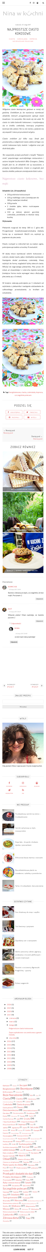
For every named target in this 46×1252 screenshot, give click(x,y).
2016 (9, 1041)
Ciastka (19, 1098)
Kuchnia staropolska (10, 1147)
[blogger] (36, 3)
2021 (9, 1008)
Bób (31, 1095)
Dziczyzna (14, 1116)
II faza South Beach (28, 1122)
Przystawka (7, 1180)
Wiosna (6, 1209)
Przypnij (15, 417)
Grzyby (27, 1118)
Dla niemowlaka (18, 1113)
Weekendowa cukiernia (11, 1203)
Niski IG (22, 1155)
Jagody (24, 1127)
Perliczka (36, 1162)
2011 (9, 1058)
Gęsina (31, 1116)
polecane (34, 1168)
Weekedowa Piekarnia (34, 1201)
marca (12, 1021)
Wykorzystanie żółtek (27, 1212)
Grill (18, 1119)
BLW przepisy (8, 1092)
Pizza (4, 1168)
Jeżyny (13, 1130)
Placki (11, 1168)
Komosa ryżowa (30, 1141)
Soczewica (16, 1185)
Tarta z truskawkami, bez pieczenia (29, 886)
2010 (9, 1062)
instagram (23, 786)
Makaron (29, 1150)
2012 (9, 1055)
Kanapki (37, 1130)
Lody (21, 1150)
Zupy (28, 1218)
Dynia (5, 1116)
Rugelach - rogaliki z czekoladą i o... (23, 530)
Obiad (6, 1158)
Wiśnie (16, 1209)
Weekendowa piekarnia (29, 1203)
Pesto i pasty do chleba (13, 1165)
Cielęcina (19, 1102)
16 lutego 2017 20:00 (21, 633)
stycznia (12, 1038)
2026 (9, 1004)
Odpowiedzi (16, 623)
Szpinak (16, 1192)
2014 (9, 1048)
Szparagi (6, 1192)
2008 (9, 1068)
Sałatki (28, 1182)
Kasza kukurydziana (9, 1138)
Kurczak (25, 1147)
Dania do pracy (23, 1104)
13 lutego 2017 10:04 (15, 589)
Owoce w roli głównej (11, 1162)
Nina (17, 628)
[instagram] (32, 3)
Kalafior (28, 1130)
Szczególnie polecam (23, 41)
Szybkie (25, 1192)
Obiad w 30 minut (23, 1159)
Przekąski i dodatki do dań (18, 1173)
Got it (30, 1249)
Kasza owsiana (35, 1138)
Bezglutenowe (15, 392)
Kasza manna (22, 1139)
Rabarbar (18, 1180)
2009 (9, 1065)
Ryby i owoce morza (11, 1182)
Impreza (33, 39)
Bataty (15, 1085)
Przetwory (30, 1177)
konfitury (6, 1144)
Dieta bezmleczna (10, 1110)
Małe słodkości (8, 1153)
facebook (9, 786)
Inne (31, 1125)
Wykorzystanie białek (10, 1212)
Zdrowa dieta (10, 1217)
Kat (10, 609)
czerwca (12, 1018)
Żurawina (6, 1221)
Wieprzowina (30, 1206)
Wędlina (5, 1206)
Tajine (26, 1195)
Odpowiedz (39, 599)
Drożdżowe (31, 1113)
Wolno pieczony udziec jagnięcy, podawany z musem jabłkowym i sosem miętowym (28, 955)
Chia (37, 1095)
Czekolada (22, 39)
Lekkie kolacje (9, 1150)
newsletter (9, 793)
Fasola (22, 1116)
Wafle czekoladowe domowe (23, 489)
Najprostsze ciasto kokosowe (21, 1028)
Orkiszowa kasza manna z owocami (29, 858)
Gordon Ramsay (8, 1119)
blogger (37, 786)
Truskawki (26, 1198)
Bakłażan (6, 1086)
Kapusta (5, 1133)
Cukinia (27, 1102)
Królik (14, 1144)
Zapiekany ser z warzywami (26, 940)
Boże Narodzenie (13, 1095)
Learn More (19, 1249)
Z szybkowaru (23, 1215)
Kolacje (18, 1141)
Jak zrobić (34, 1127)
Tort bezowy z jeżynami (24, 926)
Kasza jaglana (8, 1136)
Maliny (38, 1150)
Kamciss (12, 587)
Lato (35, 1147)
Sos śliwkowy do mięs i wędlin (27, 912)
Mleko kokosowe (23, 1153)
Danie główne (8, 1108)
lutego (12, 1025)
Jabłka (5, 1128)
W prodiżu (6, 1201)
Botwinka (19, 1092)
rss (23, 793)
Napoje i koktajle (9, 1156)
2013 (9, 1051)
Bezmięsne (26, 1088)
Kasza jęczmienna (23, 1136)
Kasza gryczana (26, 1133)
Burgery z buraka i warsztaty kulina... (23, 571)
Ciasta (12, 39)
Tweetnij (34, 412)
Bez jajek (23, 1085)
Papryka (26, 1162)
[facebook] (29, 3)
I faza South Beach (10, 1122)
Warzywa (18, 1200)
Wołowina (35, 1209)
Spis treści (26, 1185)
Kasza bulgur (15, 1133)
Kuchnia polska (25, 1144)
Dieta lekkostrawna (30, 1110)
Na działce (35, 1153)
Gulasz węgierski (22, 983)
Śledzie (34, 1192)
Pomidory (6, 1171)
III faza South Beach (9, 1125)
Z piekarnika (8, 1214)
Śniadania (15, 1194)
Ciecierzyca (32, 1099)
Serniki (5, 1185)
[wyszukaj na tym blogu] (43, 3)
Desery (20, 1107)
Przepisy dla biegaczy (12, 1177)
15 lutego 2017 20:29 (15, 611)
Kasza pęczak (8, 1141)
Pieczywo (31, 1165)
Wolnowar (25, 1209)
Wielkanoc (16, 1206)
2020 (9, 1011)
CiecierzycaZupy (8, 1102)
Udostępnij (15, 412)
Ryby (28, 1180)
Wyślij (33, 417)
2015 (9, 1045)
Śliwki (5, 1195)
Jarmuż (5, 1130)
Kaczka (20, 1130)
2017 (9, 1015)
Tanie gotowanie (10, 1197)
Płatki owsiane (21, 1168)
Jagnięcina (15, 1128)
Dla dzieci (6, 1113)
